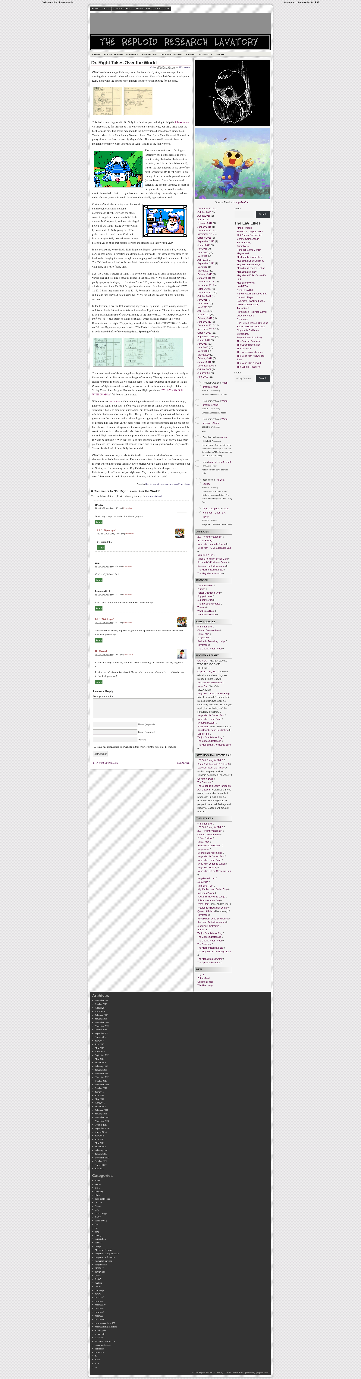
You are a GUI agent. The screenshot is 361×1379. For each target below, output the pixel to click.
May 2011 (202, 307)
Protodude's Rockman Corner (212, 562)
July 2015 (202, 248)
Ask (167, 9)
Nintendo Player (205, 893)
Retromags (203, 645)
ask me (98, 1184)
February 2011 (204, 318)
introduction (100, 1238)
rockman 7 (99, 1315)
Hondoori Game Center (209, 845)
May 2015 (202, 256)
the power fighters (103, 1344)
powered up (100, 1271)
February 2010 (204, 358)
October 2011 (204, 296)
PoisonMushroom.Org (208, 593)
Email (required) (146, 731)
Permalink (127, 508)
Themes (201, 607)
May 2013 (202, 267)
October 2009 (204, 369)
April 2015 (202, 260)
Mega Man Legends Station (211, 544)
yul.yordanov (262, 1372)
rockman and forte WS (105, 1322)
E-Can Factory (204, 540)
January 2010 (204, 362)
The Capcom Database (209, 741)
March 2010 (203, 354)
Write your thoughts (103, 696)
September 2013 (206, 263)
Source (117, 9)
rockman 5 (99, 1311)
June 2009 (202, 376)
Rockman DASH (149, 54)
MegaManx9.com (206, 722)
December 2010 (205, 325)
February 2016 (204, 223)
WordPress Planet (206, 614)
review (98, 1293)
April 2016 (202, 219)
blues (97, 1194)
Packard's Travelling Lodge (211, 641)
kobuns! (98, 1242)
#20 (152, 67)
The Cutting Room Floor (209, 648)
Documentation (205, 585)
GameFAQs (203, 634)
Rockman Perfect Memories (211, 566)
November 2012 (205, 285)
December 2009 (205, 365)
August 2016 (203, 216)
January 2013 (204, 278)
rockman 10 (100, 1304)
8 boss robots (182, 122)
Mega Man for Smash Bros (210, 715)
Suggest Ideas (204, 596)
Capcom (96, 54)
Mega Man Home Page (209, 719)
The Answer (183, 762)
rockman (99, 1300)
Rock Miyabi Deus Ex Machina (213, 730)
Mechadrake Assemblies (209, 682)
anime (97, 1180)
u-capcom (99, 1352)
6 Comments (184, 67)
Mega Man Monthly (207, 867)
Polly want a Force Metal (105, 762)
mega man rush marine (105, 1257)
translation (185, 484)
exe (96, 1227)
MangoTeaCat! (241, 202)
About (105, 9)
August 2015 (203, 245)
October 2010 (204, 332)
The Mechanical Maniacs (210, 569)
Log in (200, 974)
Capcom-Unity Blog (207, 671)
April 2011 (202, 311)
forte (97, 1231)
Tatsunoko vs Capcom (105, 1341)
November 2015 (205, 234)
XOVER (157, 9)
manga (98, 1246)
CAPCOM (202, 660)
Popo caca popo (211, 508)
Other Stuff (205, 54)
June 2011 (202, 303)
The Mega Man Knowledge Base (214, 744)
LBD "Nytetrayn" (106, 530)
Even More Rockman (171, 54)
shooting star (100, 1330)
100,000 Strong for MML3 (210, 760)
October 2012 (204, 289)
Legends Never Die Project (211, 767)
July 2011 (202, 300)
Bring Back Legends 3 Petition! (213, 764)
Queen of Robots (206, 911)
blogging (99, 1191)
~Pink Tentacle (204, 626)
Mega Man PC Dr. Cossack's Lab (214, 548)
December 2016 (205, 208)
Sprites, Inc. (203, 734)
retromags (99, 1290)
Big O (97, 1187)
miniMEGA (202, 882)
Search (237, 208)
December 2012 (205, 281)
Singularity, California (208, 926)
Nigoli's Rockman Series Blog (212, 559)
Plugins (201, 589)
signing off (100, 1333)
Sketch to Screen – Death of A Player (216, 512)
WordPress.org (205, 985)
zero (97, 1363)
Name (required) (146, 724)
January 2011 (204, 322)
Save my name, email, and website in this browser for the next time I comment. (136, 746)
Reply (99, 522)
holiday (98, 1235)
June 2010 (202, 347)
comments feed (154, 496)
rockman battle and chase (106, 1326)
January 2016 (204, 227)
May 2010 (202, 351)
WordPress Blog (205, 611)
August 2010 (203, 340)
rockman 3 (99, 1308)
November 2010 (205, 329)
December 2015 (205, 230)
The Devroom (204, 782)
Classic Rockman (113, 54)
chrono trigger (101, 1213)
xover (97, 1359)
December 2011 (205, 292)
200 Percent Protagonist (209, 537)
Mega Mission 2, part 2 (219, 462)
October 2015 (204, 238)
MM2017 (99, 1268)
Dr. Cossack (101, 651)
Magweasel (203, 637)
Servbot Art (143, 9)
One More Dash (205, 778)
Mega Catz (203, 686)
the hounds (114, 401)
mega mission (101, 1264)
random (98, 1282)
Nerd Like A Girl (205, 555)
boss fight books (102, 1198)
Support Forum (205, 600)
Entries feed (203, 978)
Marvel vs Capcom (103, 1249)
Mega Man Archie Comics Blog (213, 693)
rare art (156, 484)
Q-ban (98, 1275)
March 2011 (203, 314)
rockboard (164, 484)
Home (95, 9)
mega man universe (103, 1260)
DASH (98, 1216)
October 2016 (204, 212)
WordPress (239, 1372)
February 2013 (204, 274)
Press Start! (203, 726)
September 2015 (206, 241)
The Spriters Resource (208, 603)
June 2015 (202, 252)
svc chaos (99, 1337)
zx (96, 1366)
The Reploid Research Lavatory (208, 1372)
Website (141, 739)
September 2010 (206, 336)
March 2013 (203, 270)
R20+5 (148, 484)
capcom (98, 1202)
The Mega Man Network (209, 573)
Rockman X (132, 54)
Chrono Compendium (208, 630)
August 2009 (203, 373)
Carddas (190, 54)
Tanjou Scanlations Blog (209, 737)
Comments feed (205, 982)
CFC (97, 1209)
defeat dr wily (101, 1220)
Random (220, 54)
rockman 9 (175, 484)
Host (129, 9)
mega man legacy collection (107, 1253)
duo (96, 1224)
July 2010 (202, 344)
